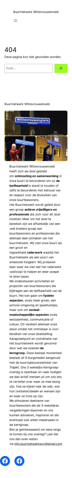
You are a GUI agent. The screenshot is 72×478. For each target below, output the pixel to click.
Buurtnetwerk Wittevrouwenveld (36, 12)
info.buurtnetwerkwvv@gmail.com (38, 444)
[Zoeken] (61, 68)
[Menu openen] (15, 20)
